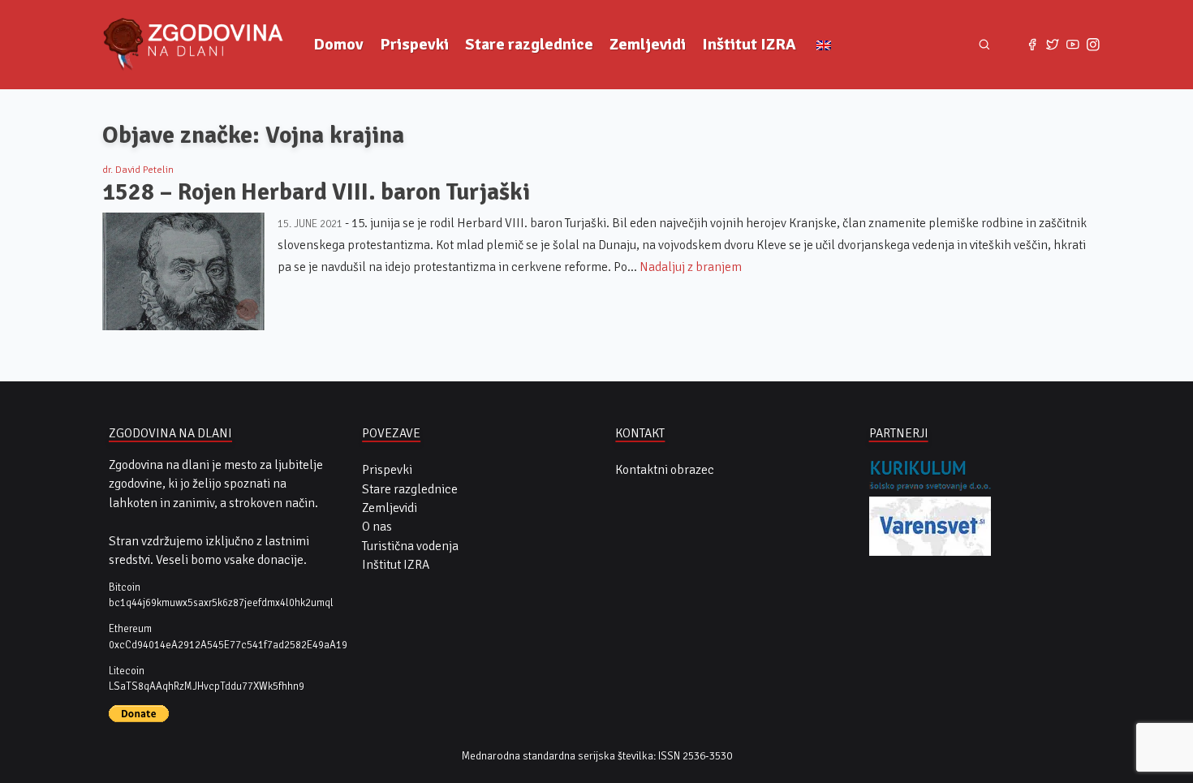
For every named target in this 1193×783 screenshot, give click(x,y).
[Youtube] (1072, 45)
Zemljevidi (647, 44)
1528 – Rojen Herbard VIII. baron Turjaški (316, 192)
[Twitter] (1053, 45)
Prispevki (414, 44)
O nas (377, 526)
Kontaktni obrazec (664, 470)
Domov (338, 44)
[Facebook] (1033, 45)
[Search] (984, 44)
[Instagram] (1093, 45)
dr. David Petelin (138, 169)
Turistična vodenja (410, 546)
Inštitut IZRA (749, 44)
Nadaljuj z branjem (691, 267)
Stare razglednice (529, 44)
